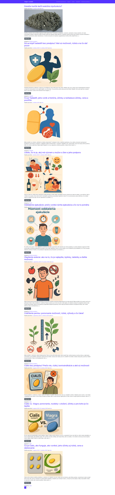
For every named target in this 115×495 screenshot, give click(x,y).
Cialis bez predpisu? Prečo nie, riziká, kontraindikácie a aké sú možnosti (56, 365)
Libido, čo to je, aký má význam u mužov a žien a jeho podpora (52, 152)
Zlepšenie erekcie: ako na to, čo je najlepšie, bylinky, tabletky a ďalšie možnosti (55, 258)
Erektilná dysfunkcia (61, 1)
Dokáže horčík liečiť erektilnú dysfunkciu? (43, 6)
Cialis (73, 1)
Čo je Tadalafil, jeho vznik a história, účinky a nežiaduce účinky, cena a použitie (56, 99)
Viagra (68, 1)
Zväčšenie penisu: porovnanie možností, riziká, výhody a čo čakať (54, 313)
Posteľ (30, 203)
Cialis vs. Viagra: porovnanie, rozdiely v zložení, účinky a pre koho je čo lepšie (56, 405)
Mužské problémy (85, 1)
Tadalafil (78, 1)
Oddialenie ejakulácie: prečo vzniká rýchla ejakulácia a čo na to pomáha (56, 205)
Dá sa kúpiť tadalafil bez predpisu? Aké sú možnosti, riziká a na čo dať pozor (55, 44)
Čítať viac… (28, 38)
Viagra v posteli (28, 1)
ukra (42, 8)
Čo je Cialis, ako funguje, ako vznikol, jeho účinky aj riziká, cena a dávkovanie (53, 446)
